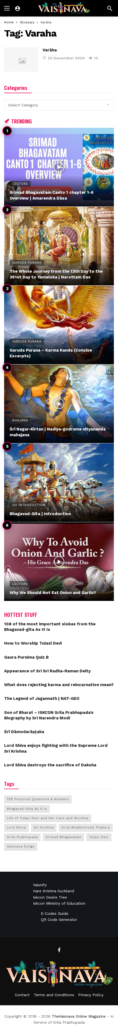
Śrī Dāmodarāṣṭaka (24, 731)
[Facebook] (59, 950)
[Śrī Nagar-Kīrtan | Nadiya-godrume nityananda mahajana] (59, 403)
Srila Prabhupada (22, 837)
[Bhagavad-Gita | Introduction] (59, 482)
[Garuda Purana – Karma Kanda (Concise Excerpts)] (59, 325)
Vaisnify (40, 885)
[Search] (110, 8)
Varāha (50, 50)
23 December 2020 (66, 58)
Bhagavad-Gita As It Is (27, 809)
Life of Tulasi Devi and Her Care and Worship (48, 818)
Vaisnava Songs (21, 846)
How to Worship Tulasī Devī (33, 643)
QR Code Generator (59, 919)
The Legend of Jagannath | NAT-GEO (41, 698)
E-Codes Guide (54, 913)
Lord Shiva (16, 827)
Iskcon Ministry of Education (59, 903)
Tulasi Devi (99, 837)
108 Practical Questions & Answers (38, 799)
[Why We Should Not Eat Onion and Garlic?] (59, 561)
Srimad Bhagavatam (64, 837)
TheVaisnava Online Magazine (79, 1016)
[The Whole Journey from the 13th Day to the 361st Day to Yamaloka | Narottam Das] (59, 246)
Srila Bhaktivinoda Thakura (85, 827)
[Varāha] (21, 59)
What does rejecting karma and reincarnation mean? (59, 684)
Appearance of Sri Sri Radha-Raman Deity (47, 671)
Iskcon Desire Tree (50, 897)
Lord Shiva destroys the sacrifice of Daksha (50, 765)
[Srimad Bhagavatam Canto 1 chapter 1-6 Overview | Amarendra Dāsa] (59, 167)
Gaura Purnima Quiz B (26, 657)
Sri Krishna (44, 827)
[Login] (17, 8)
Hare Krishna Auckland (53, 891)
